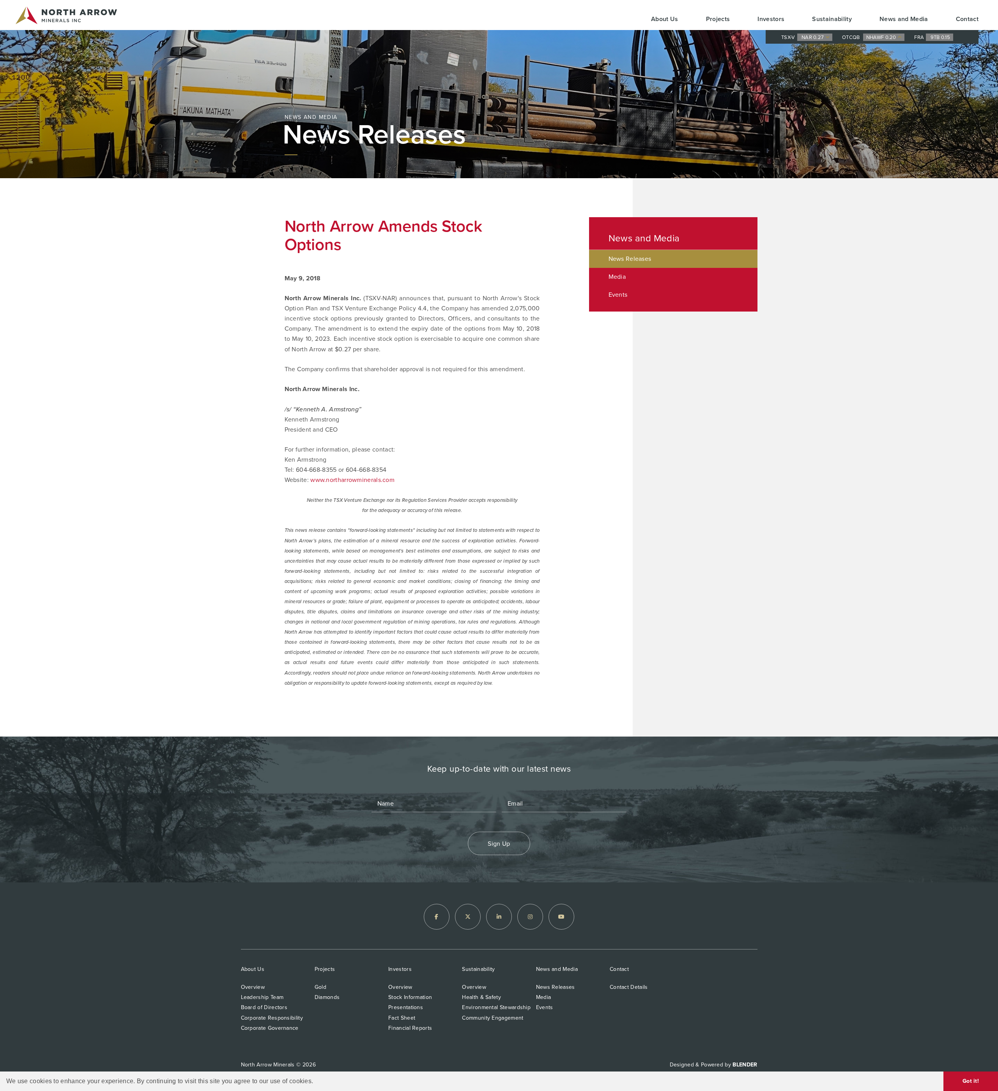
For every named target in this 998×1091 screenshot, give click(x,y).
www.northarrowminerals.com (352, 479)
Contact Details (629, 987)
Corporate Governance (270, 1028)
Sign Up (499, 843)
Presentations (405, 1007)
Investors (770, 18)
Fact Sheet (401, 1018)
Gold (320, 987)
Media (617, 276)
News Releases (630, 258)
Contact (967, 18)
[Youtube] (561, 917)
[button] (316, 1081)
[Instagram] (530, 917)
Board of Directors (264, 1007)
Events (618, 294)
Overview (253, 987)
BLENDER (745, 1065)
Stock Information (410, 997)
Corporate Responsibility (272, 1018)
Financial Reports (410, 1028)
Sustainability (832, 18)
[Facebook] (436, 917)
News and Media (903, 18)
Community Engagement (492, 1018)
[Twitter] (468, 917)
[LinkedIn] (499, 917)
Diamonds (327, 997)
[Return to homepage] (66, 17)
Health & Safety (481, 997)
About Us (664, 18)
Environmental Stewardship (496, 1007)
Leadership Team (262, 997)
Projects (718, 18)
